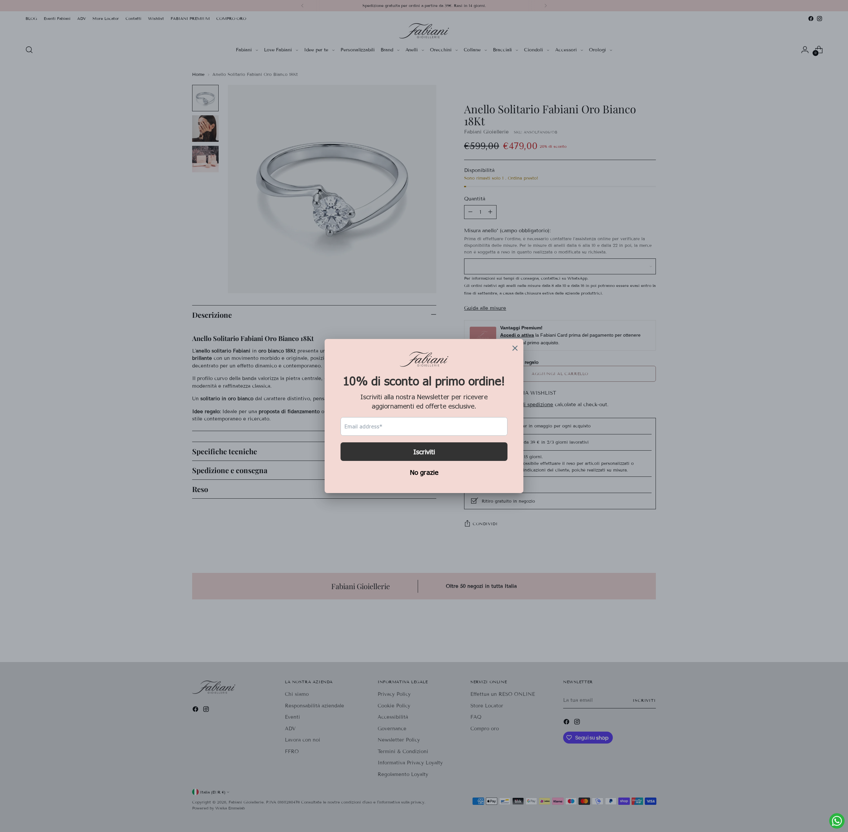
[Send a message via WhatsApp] (837, 821)
